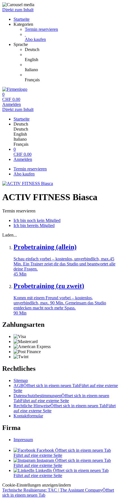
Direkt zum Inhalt (17, 9)
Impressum (23, 439)
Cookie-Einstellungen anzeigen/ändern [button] (36, 485)
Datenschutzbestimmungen (61, 398)
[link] (72, 49)
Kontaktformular (28, 415)
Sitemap (21, 380)
